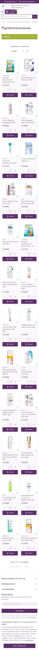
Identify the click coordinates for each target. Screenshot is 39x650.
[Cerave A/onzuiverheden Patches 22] (28, 357)
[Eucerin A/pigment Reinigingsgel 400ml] (10, 108)
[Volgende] (27, 567)
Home (3, 22)
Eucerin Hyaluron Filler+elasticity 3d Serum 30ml (27, 455)
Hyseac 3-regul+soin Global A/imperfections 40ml (9, 284)
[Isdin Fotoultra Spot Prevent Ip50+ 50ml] (28, 189)
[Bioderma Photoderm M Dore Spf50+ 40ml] (28, 526)
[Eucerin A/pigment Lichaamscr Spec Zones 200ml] (28, 272)
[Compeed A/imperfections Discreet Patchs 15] (28, 229)
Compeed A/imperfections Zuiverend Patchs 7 (8, 80)
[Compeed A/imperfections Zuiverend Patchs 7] (10, 65)
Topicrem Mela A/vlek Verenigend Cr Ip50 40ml (9, 329)
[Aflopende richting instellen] (27, 51)
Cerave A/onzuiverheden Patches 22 (26, 372)
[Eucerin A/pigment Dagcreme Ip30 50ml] (28, 108)
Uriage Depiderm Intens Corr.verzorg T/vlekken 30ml (10, 457)
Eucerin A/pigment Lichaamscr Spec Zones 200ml (28, 286)
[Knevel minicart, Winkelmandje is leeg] (7, 11)
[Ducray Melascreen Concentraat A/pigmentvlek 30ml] (28, 485)
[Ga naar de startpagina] (21, 6)
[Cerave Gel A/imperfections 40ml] (10, 148)
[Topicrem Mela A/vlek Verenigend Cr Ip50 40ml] (10, 314)
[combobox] (17, 17)
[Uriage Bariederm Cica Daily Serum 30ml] (28, 65)
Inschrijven (19, 611)
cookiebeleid (28, 640)
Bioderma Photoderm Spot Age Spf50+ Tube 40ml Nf (10, 372)
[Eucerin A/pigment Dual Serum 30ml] (10, 189)
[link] (11, 567)
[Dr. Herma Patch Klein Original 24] (28, 148)
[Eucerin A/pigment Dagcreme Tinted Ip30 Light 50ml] (28, 400)
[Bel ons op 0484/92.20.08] (3, 12)
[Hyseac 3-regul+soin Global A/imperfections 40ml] (10, 272)
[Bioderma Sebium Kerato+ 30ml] (10, 526)
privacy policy (32, 617)
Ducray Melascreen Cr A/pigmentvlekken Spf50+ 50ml (9, 412)
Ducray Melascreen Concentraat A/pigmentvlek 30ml (27, 498)
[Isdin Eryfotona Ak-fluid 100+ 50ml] (10, 229)
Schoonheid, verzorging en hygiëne (18, 22)
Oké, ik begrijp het (19, 646)
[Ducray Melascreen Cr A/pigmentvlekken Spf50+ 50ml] (10, 400)
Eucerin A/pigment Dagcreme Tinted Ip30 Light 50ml (28, 414)
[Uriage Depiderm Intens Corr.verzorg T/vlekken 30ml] (10, 442)
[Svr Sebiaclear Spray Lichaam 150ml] (10, 485)
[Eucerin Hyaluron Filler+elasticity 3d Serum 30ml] (28, 442)
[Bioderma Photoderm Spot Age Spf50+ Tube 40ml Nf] (10, 357)
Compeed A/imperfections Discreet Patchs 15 (27, 244)
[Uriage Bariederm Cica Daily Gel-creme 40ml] (28, 314)
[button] (19, 36)
